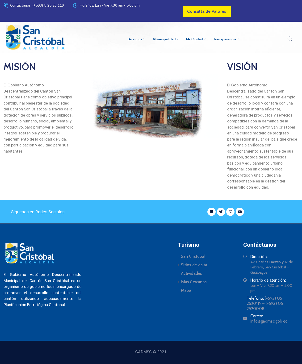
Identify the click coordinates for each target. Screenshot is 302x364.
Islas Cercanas (194, 281)
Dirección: (259, 256)
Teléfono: (265, 303)
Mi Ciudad (194, 39)
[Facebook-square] (211, 212)
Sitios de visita (194, 265)
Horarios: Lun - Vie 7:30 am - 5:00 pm (110, 5)
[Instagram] (230, 212)
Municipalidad (164, 39)
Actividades (191, 273)
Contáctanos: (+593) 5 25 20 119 (37, 5)
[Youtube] (240, 212)
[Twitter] (221, 212)
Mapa (186, 290)
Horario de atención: (268, 280)
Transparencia (224, 39)
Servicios (135, 39)
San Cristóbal (193, 256)
